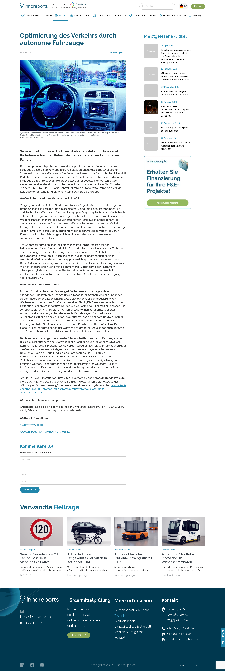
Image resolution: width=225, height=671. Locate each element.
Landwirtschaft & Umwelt (132, 626)
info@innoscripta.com (182, 639)
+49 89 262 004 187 (180, 628)
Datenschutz (199, 665)
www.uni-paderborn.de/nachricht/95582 (45, 431)
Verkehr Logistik (116, 53)
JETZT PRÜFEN (79, 635)
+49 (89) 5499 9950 (180, 634)
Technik (119, 615)
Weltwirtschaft (124, 621)
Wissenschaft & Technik (131, 610)
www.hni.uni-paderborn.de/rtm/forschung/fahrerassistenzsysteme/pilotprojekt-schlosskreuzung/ (73, 389)
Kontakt (198, 6)
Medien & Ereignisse (128, 632)
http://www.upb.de (31, 424)
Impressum (182, 665)
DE (185, 6)
